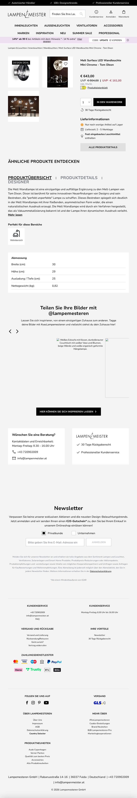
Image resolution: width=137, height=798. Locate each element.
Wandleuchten (50, 47)
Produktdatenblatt (98, 87)
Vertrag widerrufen (37, 645)
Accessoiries (37, 759)
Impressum (37, 723)
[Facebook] (27, 702)
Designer (18, 182)
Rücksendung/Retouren (37, 638)
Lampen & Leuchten (17, 47)
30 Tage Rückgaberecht (100, 638)
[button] (23, 106)
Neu (63, 33)
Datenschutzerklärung (100, 571)
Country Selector (37, 733)
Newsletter (99, 635)
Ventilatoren (87, 25)
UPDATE (107, 40)
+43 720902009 (27, 452)
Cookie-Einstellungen (100, 723)
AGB (37, 726)
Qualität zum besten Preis (37, 756)
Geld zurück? (37, 642)
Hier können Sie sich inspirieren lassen (66, 411)
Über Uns (37, 719)
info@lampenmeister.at (32, 458)
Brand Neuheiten (100, 726)
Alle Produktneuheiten (37, 763)
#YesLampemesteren (100, 719)
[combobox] (67, 14)
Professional (109, 33)
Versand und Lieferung (37, 635)
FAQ (37, 619)
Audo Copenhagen (37, 749)
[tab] (32, 178)
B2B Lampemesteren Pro (100, 730)
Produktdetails (79, 177)
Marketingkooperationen (99, 733)
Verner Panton (37, 753)
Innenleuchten (35, 47)
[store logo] (27, 14)
